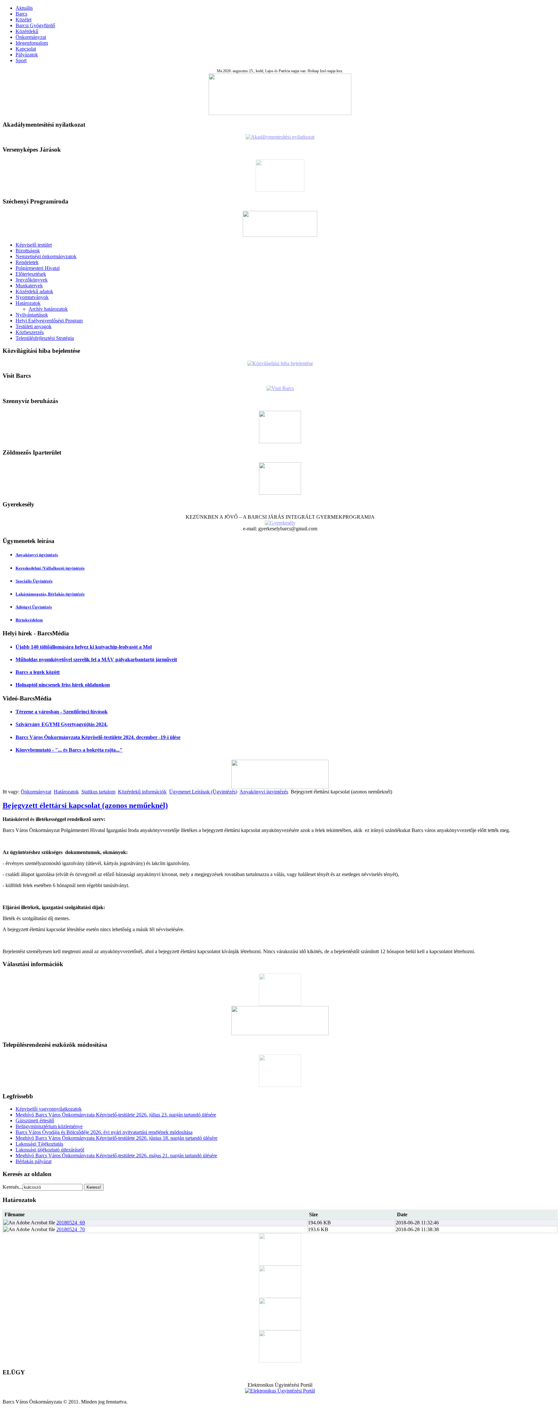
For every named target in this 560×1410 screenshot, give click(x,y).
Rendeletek (27, 262)
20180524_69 (70, 1222)
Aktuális (24, 8)
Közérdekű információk (142, 791)
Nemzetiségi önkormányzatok (46, 256)
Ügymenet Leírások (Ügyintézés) (203, 791)
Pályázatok (27, 54)
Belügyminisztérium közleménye (49, 1126)
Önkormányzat (31, 37)
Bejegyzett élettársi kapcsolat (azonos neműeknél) (85, 805)
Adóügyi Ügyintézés (34, 607)
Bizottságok (28, 250)
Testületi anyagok (34, 326)
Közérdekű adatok (34, 291)
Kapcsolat (26, 49)
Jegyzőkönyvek (32, 280)
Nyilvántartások (32, 315)
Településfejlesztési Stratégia (45, 338)
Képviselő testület (34, 245)
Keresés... (13, 1187)
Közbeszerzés (30, 332)
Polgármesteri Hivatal (38, 268)
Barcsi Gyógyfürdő (35, 25)
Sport (21, 60)
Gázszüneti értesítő (35, 1120)
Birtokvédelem (29, 620)
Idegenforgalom (32, 43)
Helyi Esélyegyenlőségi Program (49, 320)
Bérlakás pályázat (34, 1161)
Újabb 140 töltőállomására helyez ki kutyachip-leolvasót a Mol (84, 647)
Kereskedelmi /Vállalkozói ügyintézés (50, 568)
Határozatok (28, 303)
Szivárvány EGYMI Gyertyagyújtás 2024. (62, 724)
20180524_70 (70, 1229)
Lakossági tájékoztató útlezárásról (50, 1149)
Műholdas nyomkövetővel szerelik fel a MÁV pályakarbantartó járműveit (96, 659)
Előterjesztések (31, 274)
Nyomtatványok (32, 297)
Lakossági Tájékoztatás (39, 1144)
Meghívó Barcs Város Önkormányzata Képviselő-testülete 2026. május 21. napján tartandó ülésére (116, 1155)
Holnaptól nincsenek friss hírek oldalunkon (63, 685)
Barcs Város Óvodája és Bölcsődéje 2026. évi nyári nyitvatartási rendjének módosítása (104, 1132)
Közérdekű (27, 31)
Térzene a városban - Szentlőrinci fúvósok (62, 711)
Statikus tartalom (98, 791)
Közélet (23, 19)
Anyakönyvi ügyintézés (37, 554)
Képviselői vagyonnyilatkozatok (49, 1109)
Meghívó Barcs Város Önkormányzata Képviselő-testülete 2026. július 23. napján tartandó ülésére (116, 1114)
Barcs (21, 14)
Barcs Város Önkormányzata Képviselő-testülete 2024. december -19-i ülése (98, 737)
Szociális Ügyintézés (34, 581)
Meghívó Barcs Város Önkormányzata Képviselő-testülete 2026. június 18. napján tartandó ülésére (116, 1138)
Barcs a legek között (38, 672)
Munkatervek (29, 285)
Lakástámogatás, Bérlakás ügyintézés (50, 594)
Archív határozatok (48, 309)
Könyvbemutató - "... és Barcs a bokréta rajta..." (69, 750)
